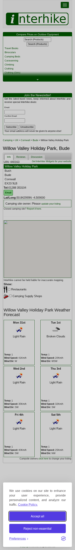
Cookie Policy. (28, 504)
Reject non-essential (37, 528)
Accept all (37, 516)
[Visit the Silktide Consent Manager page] (63, 538)
